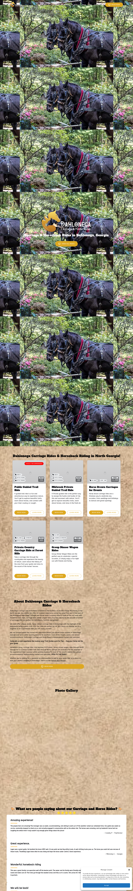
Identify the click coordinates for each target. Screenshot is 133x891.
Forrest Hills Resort (58, 661)
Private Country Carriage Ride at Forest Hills (28, 550)
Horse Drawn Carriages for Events (103, 488)
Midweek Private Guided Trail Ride (62, 488)
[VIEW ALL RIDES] (66, 238)
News (84, 5)
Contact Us (98, 5)
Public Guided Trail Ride (26, 488)
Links (90, 5)
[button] (129, 870)
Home (66, 5)
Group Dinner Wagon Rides (65, 549)
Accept (106, 885)
